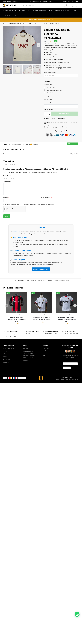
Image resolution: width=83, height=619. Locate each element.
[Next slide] (38, 45)
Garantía (35, 144)
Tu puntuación (7, 176)
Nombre (6, 197)
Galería (5, 144)
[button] (76, 13)
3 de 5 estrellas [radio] (9, 178)
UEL (50, 93)
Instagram (46, 353)
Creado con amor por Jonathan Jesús (67, 379)
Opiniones (6, 362)
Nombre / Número (51, 103)
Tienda (5, 24)
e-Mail (45, 350)
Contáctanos (6, 359)
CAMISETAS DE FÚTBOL (15, 24)
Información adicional (15, 144)
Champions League (54, 90)
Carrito (5, 356)
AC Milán (31, 24)
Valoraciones (27, 144)
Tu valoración (7, 181)
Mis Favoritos (74, 7)
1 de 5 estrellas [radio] (4, 178)
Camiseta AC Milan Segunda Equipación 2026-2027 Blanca (41, 318)
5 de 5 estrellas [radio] (14, 178)
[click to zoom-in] (22, 45)
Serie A (25, 24)
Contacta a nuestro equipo (40, 269)
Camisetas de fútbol (64, 280)
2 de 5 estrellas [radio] (7, 178)
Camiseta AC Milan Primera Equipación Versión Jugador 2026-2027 (16, 319)
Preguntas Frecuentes (29, 355)
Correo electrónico (46, 197)
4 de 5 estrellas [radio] (11, 178)
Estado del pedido (28, 351)
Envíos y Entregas (28, 353)
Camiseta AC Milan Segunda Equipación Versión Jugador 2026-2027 (66, 319)
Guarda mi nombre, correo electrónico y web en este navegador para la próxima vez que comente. (30, 204)
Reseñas (25, 360)
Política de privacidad (29, 358)
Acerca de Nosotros (8, 348)
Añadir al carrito (64, 113)
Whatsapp (46, 348)
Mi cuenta (66, 7)
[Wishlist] (25, 294)
